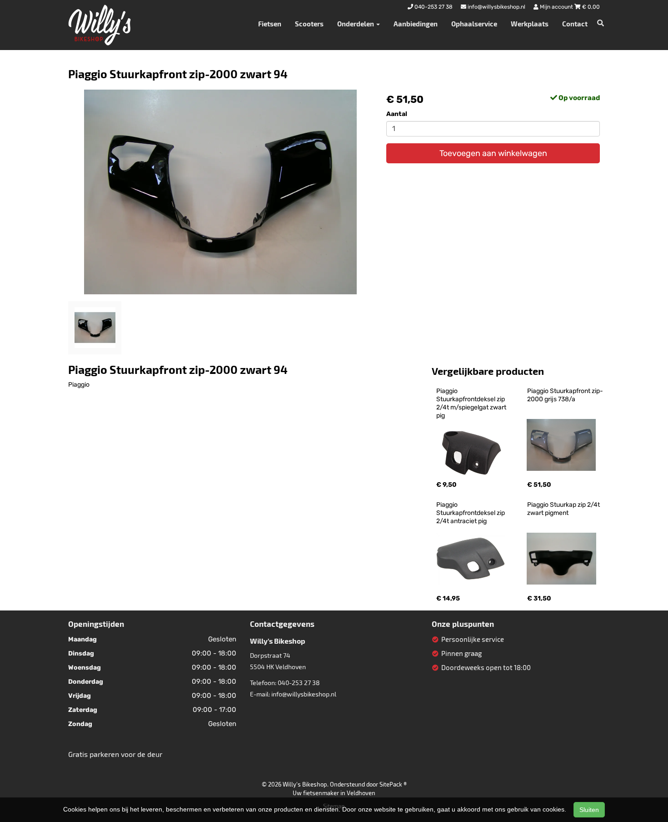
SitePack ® (393, 784)
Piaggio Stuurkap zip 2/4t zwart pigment (564, 509)
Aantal (396, 114)
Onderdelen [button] (356, 24)
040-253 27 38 (299, 682)
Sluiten (589, 809)
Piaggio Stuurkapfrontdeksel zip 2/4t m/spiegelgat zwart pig (472, 403)
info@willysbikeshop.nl (303, 694)
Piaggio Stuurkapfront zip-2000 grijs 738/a (565, 395)
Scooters (309, 24)
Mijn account (556, 7)
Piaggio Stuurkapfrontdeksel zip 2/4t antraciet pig (471, 513)
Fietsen (269, 24)
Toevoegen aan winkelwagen (493, 153)
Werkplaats (529, 24)
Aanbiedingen (416, 24)
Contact (575, 24)
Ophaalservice (474, 24)
